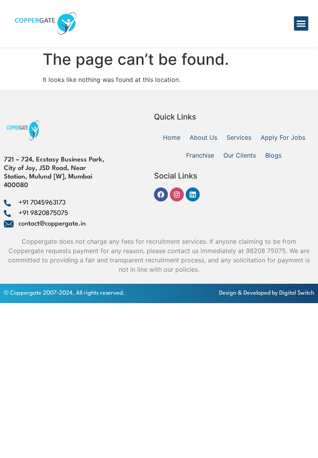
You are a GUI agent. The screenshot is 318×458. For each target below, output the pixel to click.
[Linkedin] (193, 194)
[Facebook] (161, 194)
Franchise (200, 155)
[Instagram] (177, 194)
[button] (301, 23)
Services (238, 137)
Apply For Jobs (283, 137)
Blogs (273, 155)
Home (171, 137)
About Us (203, 137)
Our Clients (239, 155)
